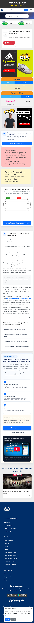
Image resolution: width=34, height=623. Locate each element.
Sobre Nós (7, 522)
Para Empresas (8, 525)
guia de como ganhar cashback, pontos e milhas (18, 298)
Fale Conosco (8, 574)
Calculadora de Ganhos (10, 558)
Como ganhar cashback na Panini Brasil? (14, 329)
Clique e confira (16, 5)
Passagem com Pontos (10, 552)
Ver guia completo (18, 428)
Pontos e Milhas (8, 540)
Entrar (26, 10)
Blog (5, 580)
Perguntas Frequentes (10, 577)
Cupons (6, 546)
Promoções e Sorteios (10, 561)
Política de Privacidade (10, 528)
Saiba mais (8, 616)
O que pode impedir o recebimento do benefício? (16, 346)
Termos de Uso (8, 531)
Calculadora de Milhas (10, 555)
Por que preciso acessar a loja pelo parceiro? (16, 341)
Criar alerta (10, 43)
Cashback (6, 543)
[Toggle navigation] (31, 10)
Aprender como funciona (16, 143)
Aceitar (7, 619)
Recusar (13, 619)
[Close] (31, 608)
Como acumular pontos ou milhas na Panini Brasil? (15, 335)
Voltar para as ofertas (18, 432)
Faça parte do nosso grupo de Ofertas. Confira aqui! (17, 3)
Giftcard (6, 549)
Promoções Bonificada (10, 564)
